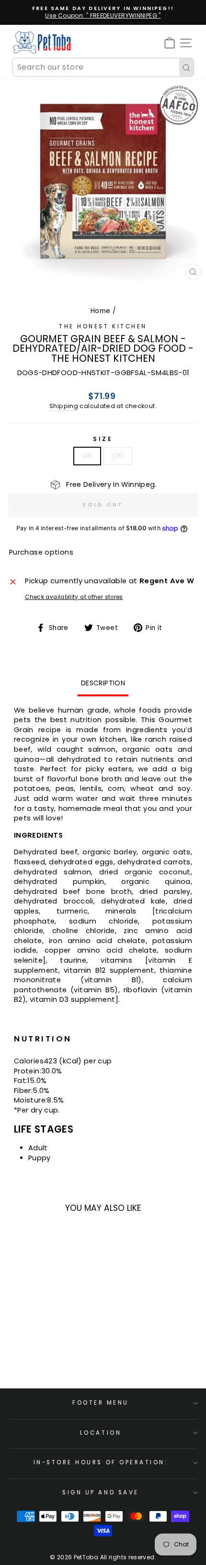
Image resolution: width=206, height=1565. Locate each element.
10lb (117, 456)
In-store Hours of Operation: (101, 1462)
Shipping (63, 406)
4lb (87, 456)
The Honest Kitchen (103, 326)
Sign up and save (100, 1492)
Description (103, 683)
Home (100, 310)
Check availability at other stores (74, 597)
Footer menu (100, 1403)
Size (103, 439)
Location (100, 1433)
